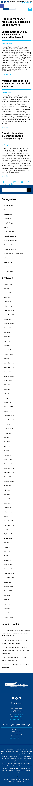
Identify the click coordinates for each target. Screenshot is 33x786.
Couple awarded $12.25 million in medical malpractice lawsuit (14, 34)
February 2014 (8, 617)
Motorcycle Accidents (10, 240)
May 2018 (7, 393)
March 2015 (7, 560)
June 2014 (7, 599)
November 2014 (9, 577)
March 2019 (7, 350)
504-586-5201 (18, 716)
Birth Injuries (7, 209)
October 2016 (8, 477)
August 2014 (8, 591)
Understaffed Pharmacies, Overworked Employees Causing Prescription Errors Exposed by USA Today (16, 650)
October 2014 (8, 582)
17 (15, 182)
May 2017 (7, 446)
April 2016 (7, 503)
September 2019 (9, 323)
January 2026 (8, 284)
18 (18, 182)
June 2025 (7, 288)
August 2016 (8, 485)
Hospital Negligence (10, 223)
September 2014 (9, 586)
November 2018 (9, 367)
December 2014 (9, 573)
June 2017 (7, 442)
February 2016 (8, 512)
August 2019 (8, 328)
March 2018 (7, 402)
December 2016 (9, 468)
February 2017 (8, 459)
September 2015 (9, 534)
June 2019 (7, 336)
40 (9, 184)
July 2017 (7, 437)
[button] (2, 6)
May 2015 (7, 551)
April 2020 (7, 297)
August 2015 (8, 538)
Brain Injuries (8, 214)
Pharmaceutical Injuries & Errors (13, 253)
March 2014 (7, 612)
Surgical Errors (8, 262)
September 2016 (9, 481)
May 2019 (7, 341)
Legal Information (9, 231)
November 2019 (9, 315)
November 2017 (9, 420)
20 (25, 182)
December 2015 (9, 520)
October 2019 (8, 319)
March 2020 (7, 301)
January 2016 (8, 516)
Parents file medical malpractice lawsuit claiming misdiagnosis (14, 136)
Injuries (6, 227)
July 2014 (7, 595)
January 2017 (8, 463)
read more (5, 74)
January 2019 (8, 358)
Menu (30, 9)
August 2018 (8, 380)
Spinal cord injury (9, 258)
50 (13, 184)
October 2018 (8, 371)
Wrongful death (8, 271)
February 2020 (8, 306)
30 (5, 184)
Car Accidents (8, 218)
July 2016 (7, 490)
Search (29, 190)
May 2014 (7, 604)
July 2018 (7, 385)
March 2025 (7, 293)
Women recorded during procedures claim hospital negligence (16, 83)
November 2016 (9, 472)
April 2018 (7, 398)
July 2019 (7, 332)
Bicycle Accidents (9, 205)
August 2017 (8, 433)
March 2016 (7, 507)
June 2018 (7, 389)
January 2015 (8, 569)
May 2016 (7, 499)
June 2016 (7, 494)
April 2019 (7, 345)
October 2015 (8, 529)
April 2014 (7, 608)
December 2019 (9, 310)
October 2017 (8, 424)
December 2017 (9, 415)
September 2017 (9, 428)
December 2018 (9, 363)
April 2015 (7, 556)
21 (29, 182)
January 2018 (8, 411)
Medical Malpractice (10, 236)
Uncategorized (8, 266)
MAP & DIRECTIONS (16, 720)
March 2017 (7, 455)
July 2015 (7, 542)
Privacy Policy (16, 776)
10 (8, 182)
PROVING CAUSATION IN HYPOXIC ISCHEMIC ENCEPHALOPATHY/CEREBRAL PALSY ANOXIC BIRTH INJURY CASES (16, 633)
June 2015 (7, 547)
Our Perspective (9, 245)
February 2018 (8, 407)
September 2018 (9, 376)
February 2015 (8, 564)
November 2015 (9, 525)
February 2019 (8, 354)
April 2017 (7, 450)
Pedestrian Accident (10, 249)
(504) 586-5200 (27, 2)
